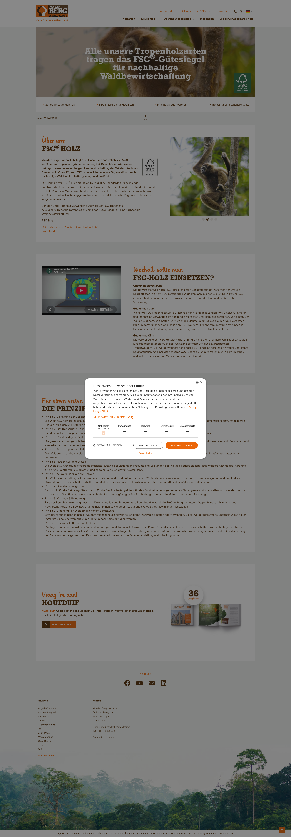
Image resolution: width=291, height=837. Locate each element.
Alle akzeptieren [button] (181, 445)
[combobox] (197, 382)
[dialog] (145, 418)
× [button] (201, 382)
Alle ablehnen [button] (148, 445)
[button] (145, 417)
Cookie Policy (145, 453)
